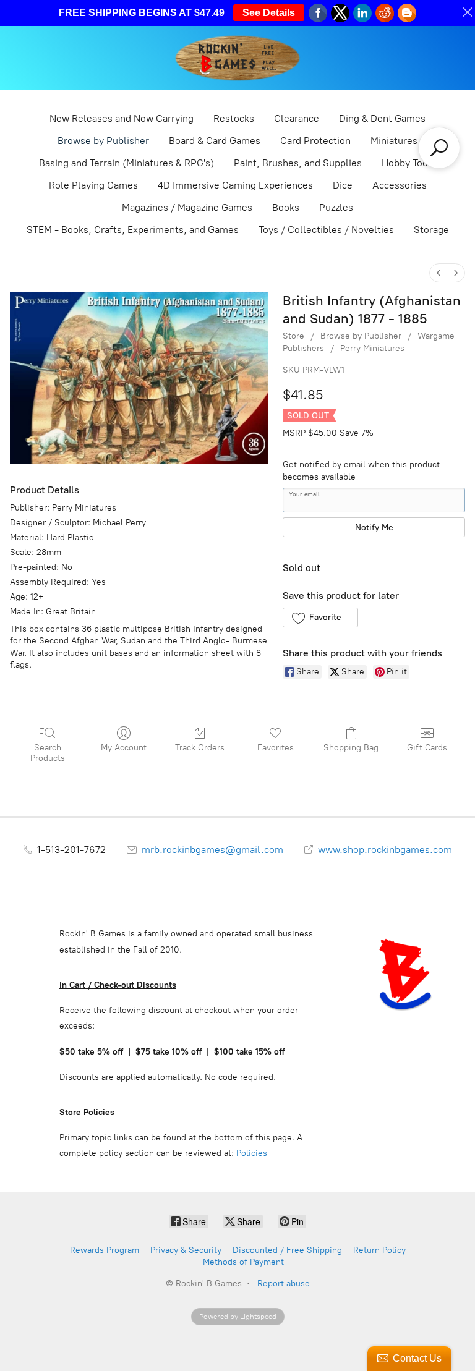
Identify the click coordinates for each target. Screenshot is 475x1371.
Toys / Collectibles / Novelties (326, 230)
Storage (431, 230)
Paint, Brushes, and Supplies (298, 163)
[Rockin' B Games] (238, 58)
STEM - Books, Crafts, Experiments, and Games (133, 230)
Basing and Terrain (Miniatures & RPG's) (126, 163)
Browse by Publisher (103, 140)
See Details (268, 12)
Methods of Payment (243, 1262)
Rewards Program (104, 1250)
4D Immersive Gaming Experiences (235, 185)
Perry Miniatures (372, 348)
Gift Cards (427, 747)
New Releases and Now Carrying (121, 118)
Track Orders (200, 747)
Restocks (233, 118)
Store (293, 336)
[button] (320, 617)
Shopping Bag (351, 747)
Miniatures (393, 140)
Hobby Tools (409, 163)
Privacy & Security (185, 1250)
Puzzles (336, 207)
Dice (343, 185)
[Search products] (439, 148)
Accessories (399, 185)
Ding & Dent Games (382, 118)
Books (285, 207)
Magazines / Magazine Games (187, 207)
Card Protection (315, 140)
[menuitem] (438, 273)
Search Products (47, 752)
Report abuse (283, 1283)
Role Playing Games (93, 185)
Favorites (275, 747)
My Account (124, 747)
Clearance (296, 118)
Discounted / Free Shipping (287, 1250)
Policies (251, 1153)
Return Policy (379, 1250)
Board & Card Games (214, 140)
